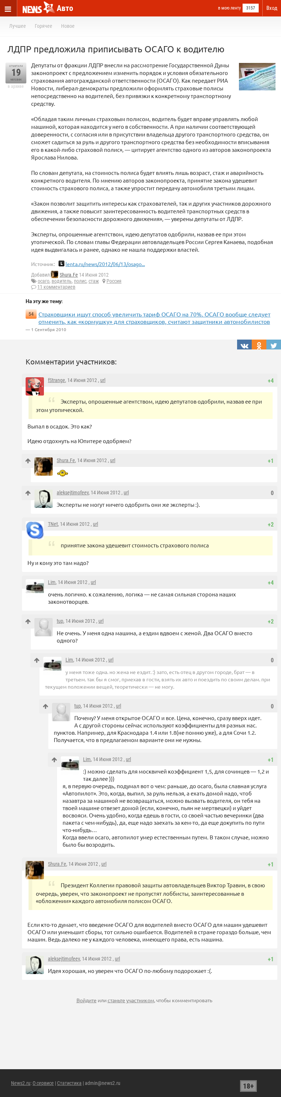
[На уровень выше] (28, 461)
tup (60, 621)
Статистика (69, 1083)
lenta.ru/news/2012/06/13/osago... (105, 264)
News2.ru (20, 1083)
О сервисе (43, 1083)
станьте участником (131, 1000)
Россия (113, 281)
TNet (53, 524)
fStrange (56, 380)
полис (80, 281)
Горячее (43, 26)
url (102, 380)
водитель (62, 281)
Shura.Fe (69, 275)
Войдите (86, 1000)
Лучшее (17, 26)
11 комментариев (56, 287)
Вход (271, 8)
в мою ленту (229, 8)
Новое (68, 26)
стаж (94, 281)
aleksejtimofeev (73, 492)
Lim (52, 582)
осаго (43, 281)
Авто (65, 8)
